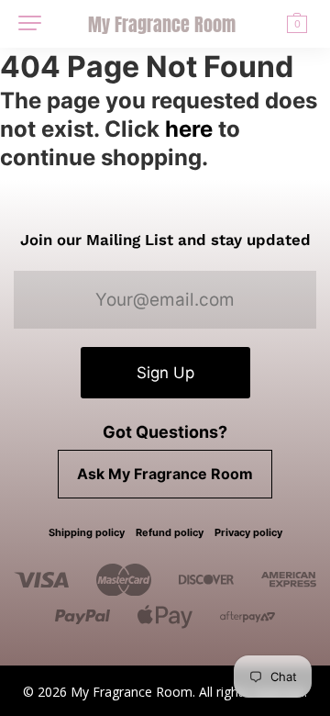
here (189, 129)
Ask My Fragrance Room (165, 473)
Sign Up (165, 373)
